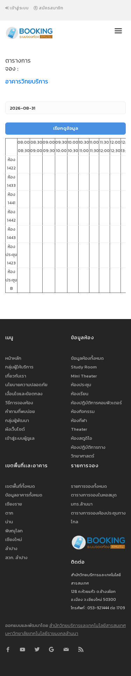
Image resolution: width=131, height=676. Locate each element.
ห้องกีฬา (79, 420)
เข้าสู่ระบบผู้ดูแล (20, 438)
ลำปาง (11, 548)
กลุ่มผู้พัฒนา (17, 420)
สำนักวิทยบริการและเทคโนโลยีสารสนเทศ (87, 625)
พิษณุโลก (14, 530)
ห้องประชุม (81, 384)
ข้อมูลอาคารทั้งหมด (23, 495)
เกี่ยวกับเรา (15, 376)
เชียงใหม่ (13, 539)
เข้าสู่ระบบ (19, 8)
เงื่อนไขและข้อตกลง (24, 393)
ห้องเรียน (79, 393)
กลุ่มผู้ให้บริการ (19, 367)
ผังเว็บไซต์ (15, 429)
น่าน (9, 521)
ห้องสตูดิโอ (81, 438)
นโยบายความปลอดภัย (26, 384)
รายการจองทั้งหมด (89, 486)
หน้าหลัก (13, 358)
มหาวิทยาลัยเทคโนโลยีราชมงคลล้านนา (41, 633)
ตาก (9, 513)
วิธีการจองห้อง (19, 402)
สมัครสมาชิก (50, 8)
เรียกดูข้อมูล (65, 128)
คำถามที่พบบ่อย (20, 411)
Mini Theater (84, 376)
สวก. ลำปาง (16, 557)
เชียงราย (13, 504)
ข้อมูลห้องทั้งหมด (87, 358)
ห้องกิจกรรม (83, 411)
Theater (79, 429)
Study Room (84, 367)
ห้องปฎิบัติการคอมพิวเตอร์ (96, 402)
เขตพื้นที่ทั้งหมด (20, 486)
